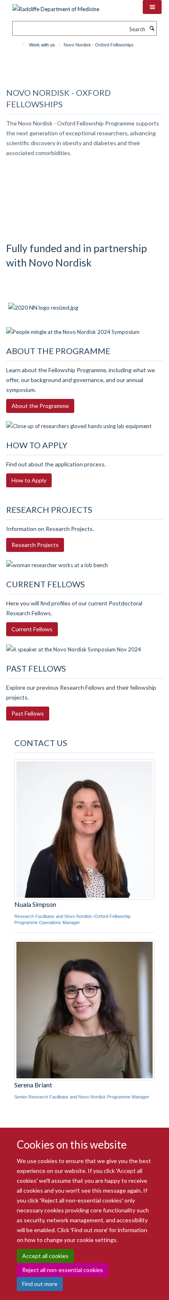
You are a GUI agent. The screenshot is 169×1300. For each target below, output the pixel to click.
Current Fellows (32, 629)
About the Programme (40, 405)
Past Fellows (27, 713)
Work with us (42, 44)
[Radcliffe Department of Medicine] (55, 6)
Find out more (39, 1283)
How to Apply (28, 480)
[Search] (151, 28)
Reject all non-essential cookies (62, 1269)
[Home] (19, 44)
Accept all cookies (45, 1255)
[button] (152, 7)
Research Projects (35, 544)
